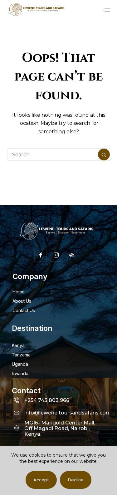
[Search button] (104, 154)
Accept (41, 479)
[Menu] (107, 10)
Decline (76, 479)
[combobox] (52, 154)
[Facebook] (40, 255)
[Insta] (56, 255)
